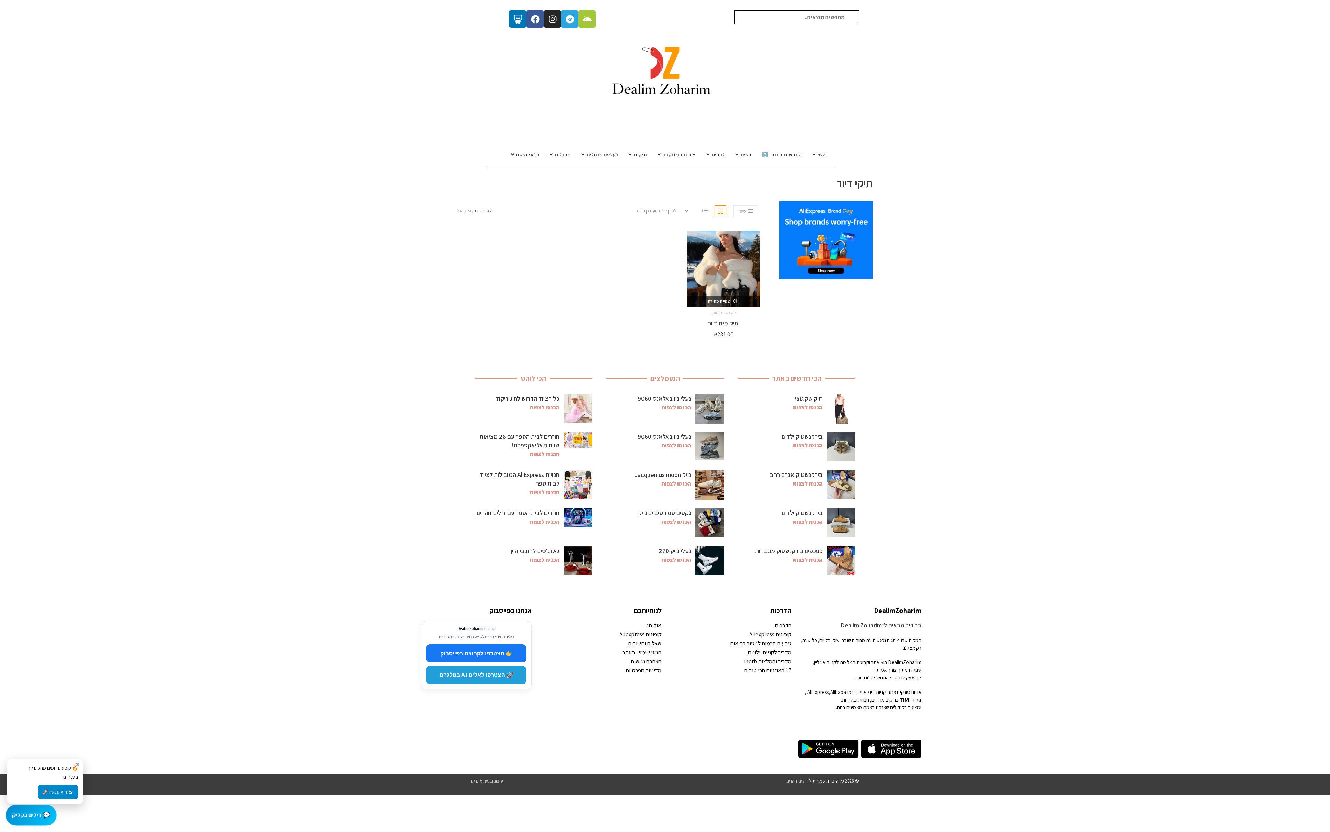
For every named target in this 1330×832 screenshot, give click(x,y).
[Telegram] (569, 19)
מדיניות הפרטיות (644, 670)
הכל (460, 211)
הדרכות (780, 610)
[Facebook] (535, 19)
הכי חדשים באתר (797, 378)
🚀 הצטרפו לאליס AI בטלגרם (476, 675)
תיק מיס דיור (723, 323)
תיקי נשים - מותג (723, 312)
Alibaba (838, 692)
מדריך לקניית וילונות (769, 652)
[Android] (587, 19)
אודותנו (653, 625)
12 (476, 211)
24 (469, 211)
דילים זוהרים (797, 781)
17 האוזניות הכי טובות (767, 670)
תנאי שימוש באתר (642, 652)
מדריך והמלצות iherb (767, 661)
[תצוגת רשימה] (705, 211)
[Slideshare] (517, 19)
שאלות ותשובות (645, 643)
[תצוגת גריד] (720, 211)
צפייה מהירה (719, 301)
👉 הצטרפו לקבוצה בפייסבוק (476, 653)
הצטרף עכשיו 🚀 (58, 792)
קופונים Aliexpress (770, 634)
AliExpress (818, 692)
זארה (916, 699)
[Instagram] (552, 19)
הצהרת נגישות (646, 661)
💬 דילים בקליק (31, 815)
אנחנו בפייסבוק (510, 610)
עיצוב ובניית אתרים (487, 781)
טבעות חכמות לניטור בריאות (760, 643)
